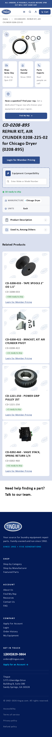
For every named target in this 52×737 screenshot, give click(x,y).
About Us (8, 590)
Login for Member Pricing (18, 302)
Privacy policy (10, 721)
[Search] (30, 11)
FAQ (5, 606)
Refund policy (10, 727)
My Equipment (11, 636)
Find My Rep (9, 594)
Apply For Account (13, 624)
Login (6, 628)
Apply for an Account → (15, 665)
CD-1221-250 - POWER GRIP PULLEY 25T (22, 398)
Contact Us (9, 602)
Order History (10, 632)
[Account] (35, 11)
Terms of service (11, 715)
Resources (8, 598)
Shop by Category (12, 564)
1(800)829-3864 (14, 654)
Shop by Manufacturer (15, 568)
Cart (46, 12)
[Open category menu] (24, 11)
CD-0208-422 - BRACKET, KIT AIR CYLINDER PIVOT (25, 341)
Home (5, 19)
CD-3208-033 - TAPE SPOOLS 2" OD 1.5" (24, 285)
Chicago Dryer (33, 200)
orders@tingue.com (13, 659)
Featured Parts (11, 572)
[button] (26, 220)
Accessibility (9, 709)
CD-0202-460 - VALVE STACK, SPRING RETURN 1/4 (22, 454)
